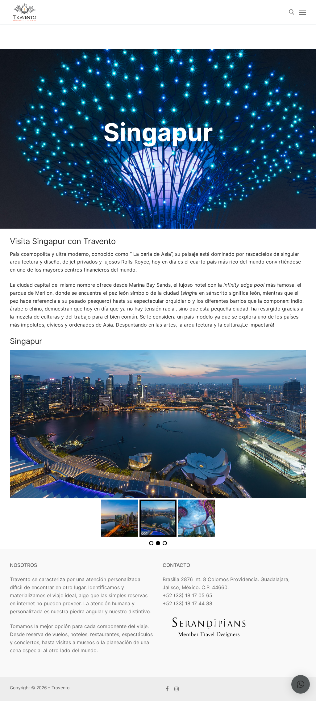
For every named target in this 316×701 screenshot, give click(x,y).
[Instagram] (177, 689)
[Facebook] (167, 689)
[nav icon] (302, 12)
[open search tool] (291, 12)
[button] (300, 684)
